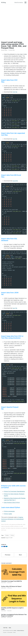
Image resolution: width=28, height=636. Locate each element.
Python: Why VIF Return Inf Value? (11, 586)
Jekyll (15, 630)
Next (20, 555)
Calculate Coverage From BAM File (11, 581)
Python (12, 535)
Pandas (7, 535)
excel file (15, 181)
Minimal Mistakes (20, 630)
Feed (10, 627)
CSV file (15, 92)
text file (15, 139)
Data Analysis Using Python (12, 502)
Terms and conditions (9, 632)
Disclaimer (14, 632)
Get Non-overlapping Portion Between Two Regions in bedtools (14, 615)
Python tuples (8, 513)
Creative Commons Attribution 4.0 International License (12, 519)
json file (15, 308)
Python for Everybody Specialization (14, 491)
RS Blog (3, 2)
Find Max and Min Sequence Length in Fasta (12, 608)
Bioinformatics (19, 2)
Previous (7, 555)
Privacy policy (4, 632)
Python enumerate (9, 511)
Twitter (5, 627)
